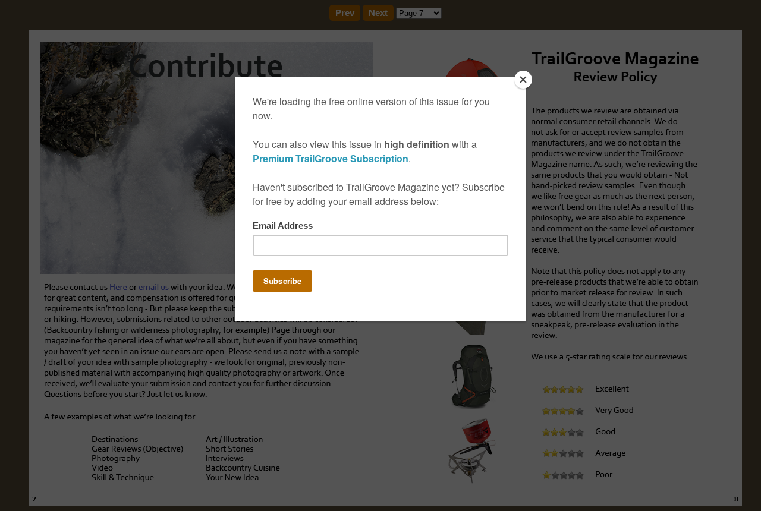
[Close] (523, 80)
